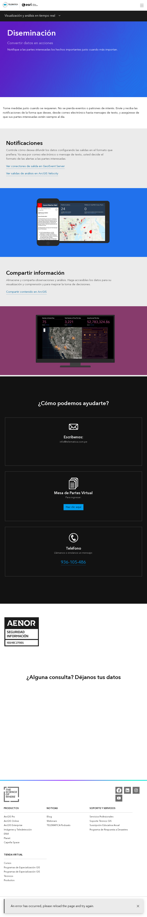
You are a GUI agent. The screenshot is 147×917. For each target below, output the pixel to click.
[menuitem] (25, 817)
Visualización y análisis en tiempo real (30, 16)
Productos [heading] (11, 808)
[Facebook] (118, 790)
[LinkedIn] (127, 790)
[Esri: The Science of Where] (11, 795)
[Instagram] (136, 790)
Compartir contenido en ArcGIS (26, 291)
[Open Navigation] (142, 5)
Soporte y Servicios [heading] (102, 808)
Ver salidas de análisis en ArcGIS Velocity (32, 173)
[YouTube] (118, 798)
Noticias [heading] (52, 808)
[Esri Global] (10, 5)
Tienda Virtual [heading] (13, 855)
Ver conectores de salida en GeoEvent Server (35, 166)
